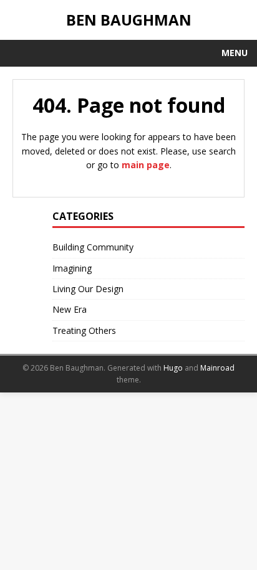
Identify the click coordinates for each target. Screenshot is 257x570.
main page (146, 165)
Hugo (173, 368)
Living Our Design (88, 289)
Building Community (92, 247)
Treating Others (84, 330)
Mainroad (217, 368)
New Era (69, 309)
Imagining (72, 268)
